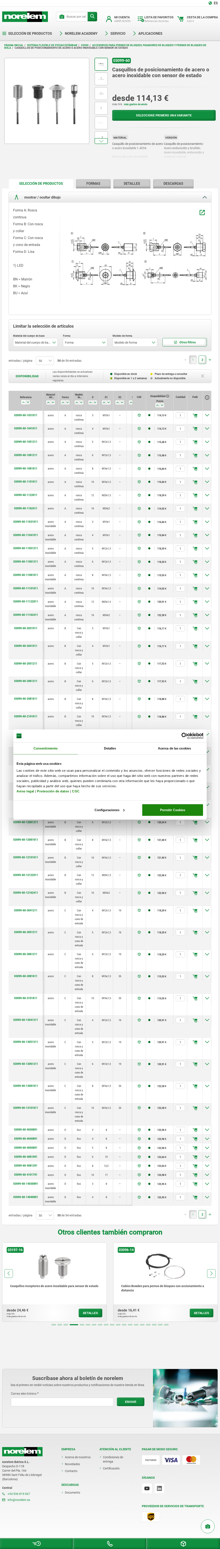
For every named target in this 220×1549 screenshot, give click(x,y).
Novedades (72, 1464)
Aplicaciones (150, 33)
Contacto (71, 1471)
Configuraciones (107, 810)
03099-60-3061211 (25, 954)
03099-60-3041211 (25, 910)
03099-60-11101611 (25, 588)
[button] (101, 141)
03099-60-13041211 (25, 1020)
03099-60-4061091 (25, 1156)
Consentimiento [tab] (46, 748)
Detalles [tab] (110, 748)
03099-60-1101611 (25, 481)
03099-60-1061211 (25, 455)
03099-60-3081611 (25, 976)
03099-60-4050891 (25, 1147)
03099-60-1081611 (25, 468)
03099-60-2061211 (25, 681)
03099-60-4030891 (25, 1129)
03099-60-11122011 (25, 601)
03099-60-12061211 (25, 822)
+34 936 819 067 (18, 1494)
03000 (85, 45)
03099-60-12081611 (25, 839)
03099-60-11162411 (25, 614)
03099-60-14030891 (25, 1183)
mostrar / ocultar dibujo (42, 197)
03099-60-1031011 (25, 415)
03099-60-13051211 (25, 1042)
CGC (76, 791)
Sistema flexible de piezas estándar (52, 45)
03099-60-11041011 (25, 535)
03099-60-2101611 (25, 716)
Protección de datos (53, 791)
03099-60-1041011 (25, 428)
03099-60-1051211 (25, 441)
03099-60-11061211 (25, 561)
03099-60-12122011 (25, 875)
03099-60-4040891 (25, 1138)
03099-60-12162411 (25, 892)
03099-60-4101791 (25, 1174)
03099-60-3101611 (25, 998)
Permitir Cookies (172, 810)
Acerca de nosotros (78, 1457)
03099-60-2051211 (25, 663)
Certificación (111, 1468)
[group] (54, 1282)
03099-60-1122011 (25, 495)
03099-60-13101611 (25, 1107)
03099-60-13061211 (25, 1064)
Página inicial (13, 45)
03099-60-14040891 (25, 1197)
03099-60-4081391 (25, 1165)
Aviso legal (25, 791)
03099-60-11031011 (25, 521)
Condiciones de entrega (113, 1459)
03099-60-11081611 (25, 575)
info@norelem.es (18, 1500)
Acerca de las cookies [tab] (174, 748)
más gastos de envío (135, 104)
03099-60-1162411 (25, 508)
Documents (72, 1492)
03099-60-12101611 (25, 857)
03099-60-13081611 (25, 1085)
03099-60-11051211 (25, 548)
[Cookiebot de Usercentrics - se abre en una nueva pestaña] (184, 736)
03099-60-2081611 (25, 698)
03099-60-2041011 (25, 646)
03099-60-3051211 (25, 932)
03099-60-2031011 (25, 628)
